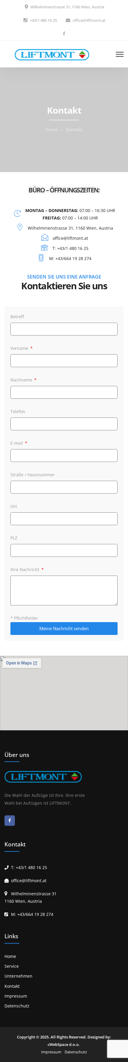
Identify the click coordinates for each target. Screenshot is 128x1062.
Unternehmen (18, 976)
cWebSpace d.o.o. (64, 1044)
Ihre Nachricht (25, 569)
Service (11, 966)
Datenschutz (16, 1006)
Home (51, 129)
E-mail (17, 443)
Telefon (17, 411)
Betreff (17, 316)
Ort (13, 506)
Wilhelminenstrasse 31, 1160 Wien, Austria (67, 7)
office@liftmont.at (89, 20)
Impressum (15, 996)
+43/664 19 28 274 (35, 914)
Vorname (19, 348)
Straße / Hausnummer (32, 474)
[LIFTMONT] (53, 54)
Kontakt (12, 986)
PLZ (13, 538)
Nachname (21, 380)
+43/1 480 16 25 (43, 20)
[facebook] (64, 33)
